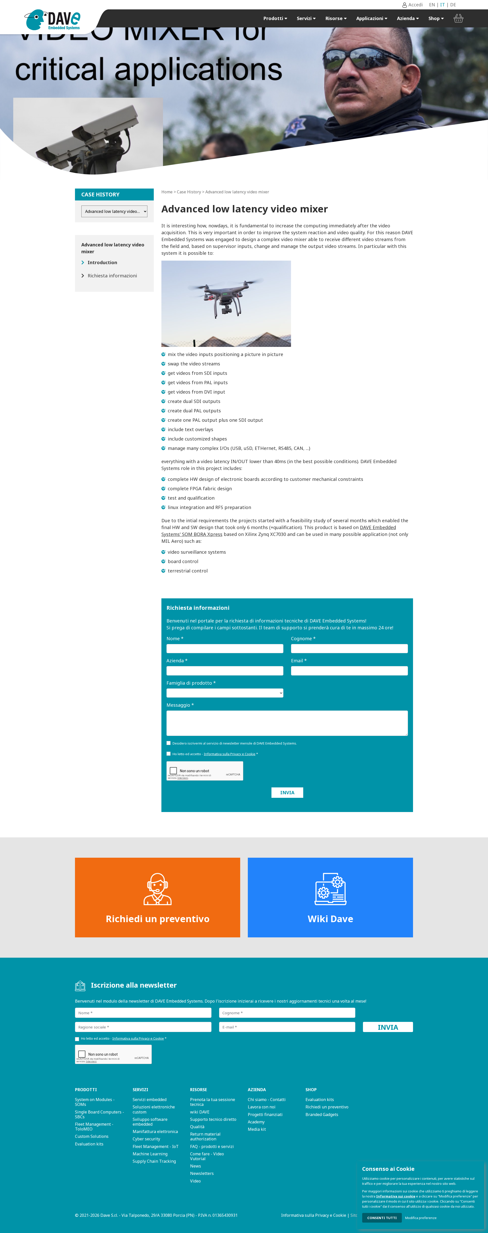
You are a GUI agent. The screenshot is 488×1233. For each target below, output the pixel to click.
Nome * (175, 638)
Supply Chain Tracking (154, 1161)
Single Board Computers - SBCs (99, 1114)
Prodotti (273, 18)
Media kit (257, 1129)
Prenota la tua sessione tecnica (212, 1102)
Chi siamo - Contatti (267, 1099)
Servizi (305, 18)
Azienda (406, 18)
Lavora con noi (262, 1107)
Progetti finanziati (265, 1114)
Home (167, 192)
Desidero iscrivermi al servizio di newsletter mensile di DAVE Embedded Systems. (235, 743)
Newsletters (202, 1173)
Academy (256, 1122)
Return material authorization (205, 1136)
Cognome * (303, 638)
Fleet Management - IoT (156, 1146)
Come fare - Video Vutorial (207, 1156)
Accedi (415, 5)
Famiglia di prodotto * (191, 683)
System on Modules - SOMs (95, 1102)
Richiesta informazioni (112, 276)
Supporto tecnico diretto (213, 1119)
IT (442, 5)
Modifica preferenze (421, 1217)
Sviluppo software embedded (150, 1122)
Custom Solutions (92, 1136)
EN (432, 5)
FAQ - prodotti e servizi (212, 1146)
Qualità (197, 1126)
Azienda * (177, 660)
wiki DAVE (199, 1112)
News (195, 1166)
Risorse (334, 18)
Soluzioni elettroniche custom (154, 1109)
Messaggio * (180, 705)
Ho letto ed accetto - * (215, 754)
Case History (189, 192)
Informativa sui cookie (395, 1196)
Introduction (102, 262)
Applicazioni (370, 18)
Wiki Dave (330, 919)
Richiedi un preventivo (158, 919)
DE (453, 5)
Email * (299, 660)
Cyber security (146, 1139)
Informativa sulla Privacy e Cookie (313, 1215)
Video (195, 1181)
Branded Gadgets (322, 1114)
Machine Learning (150, 1154)
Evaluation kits (89, 1144)
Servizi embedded (149, 1099)
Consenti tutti (382, 1217)
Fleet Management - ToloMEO (94, 1126)
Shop (435, 18)
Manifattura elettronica (155, 1131)
